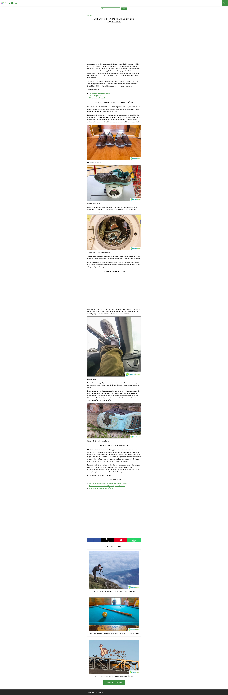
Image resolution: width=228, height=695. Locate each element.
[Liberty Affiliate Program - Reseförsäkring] (114, 657)
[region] (114, 43)
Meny (225, 3)
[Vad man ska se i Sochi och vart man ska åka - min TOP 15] (114, 614)
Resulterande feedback (97, 98)
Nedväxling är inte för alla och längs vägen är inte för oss (107, 486)
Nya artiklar (90, 15)
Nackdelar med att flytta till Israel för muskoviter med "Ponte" (108, 483)
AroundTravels (11, 3)
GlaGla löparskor (95, 96)
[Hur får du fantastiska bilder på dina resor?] (114, 570)
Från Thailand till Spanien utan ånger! (101, 488)
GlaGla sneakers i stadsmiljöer (99, 93)
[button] (94, 540)
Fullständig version (114, 682)
